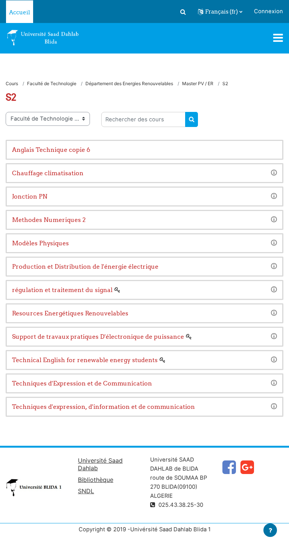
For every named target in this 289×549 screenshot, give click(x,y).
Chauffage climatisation (48, 173)
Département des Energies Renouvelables (129, 83)
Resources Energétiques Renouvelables (70, 313)
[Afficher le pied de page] (270, 530)
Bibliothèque (95, 479)
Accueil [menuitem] (19, 12)
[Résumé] (274, 172)
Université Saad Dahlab (100, 464)
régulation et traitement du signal (62, 290)
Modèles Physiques (40, 243)
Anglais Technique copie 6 (51, 149)
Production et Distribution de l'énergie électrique (85, 266)
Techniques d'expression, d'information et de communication (103, 406)
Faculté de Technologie (51, 83)
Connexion (268, 11)
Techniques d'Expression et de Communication (82, 383)
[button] (182, 12)
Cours (12, 83)
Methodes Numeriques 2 (49, 219)
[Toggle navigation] (278, 37)
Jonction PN (29, 196)
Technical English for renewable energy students (85, 360)
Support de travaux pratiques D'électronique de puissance (98, 336)
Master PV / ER (197, 83)
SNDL (86, 491)
